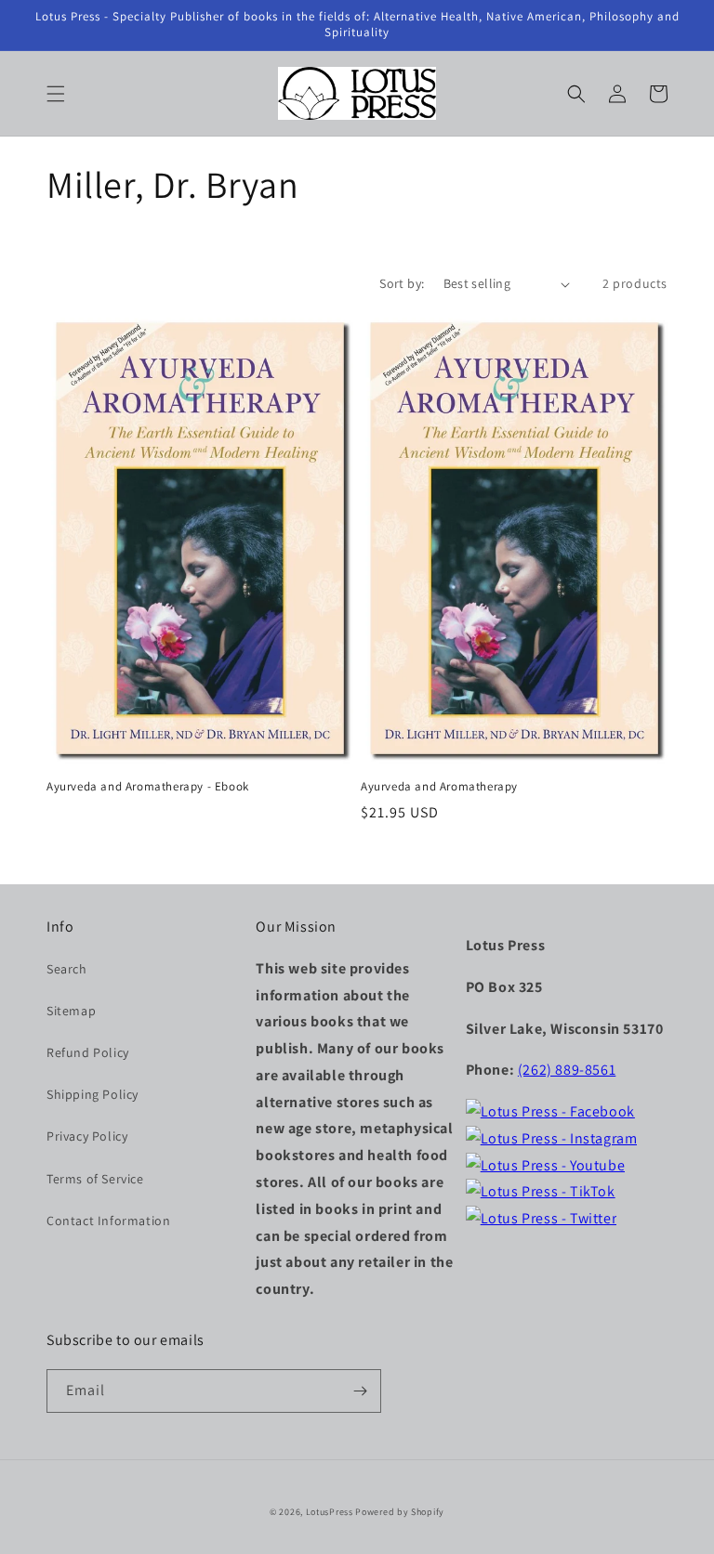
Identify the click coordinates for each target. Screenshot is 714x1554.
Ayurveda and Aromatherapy (439, 786)
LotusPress (329, 1512)
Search (66, 968)
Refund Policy (87, 1052)
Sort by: (401, 283)
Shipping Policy (92, 1094)
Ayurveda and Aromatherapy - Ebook (147, 786)
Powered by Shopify (399, 1512)
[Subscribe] (359, 1391)
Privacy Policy (86, 1136)
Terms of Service (95, 1178)
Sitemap (71, 1010)
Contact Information (108, 1220)
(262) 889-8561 (566, 1069)
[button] (55, 93)
